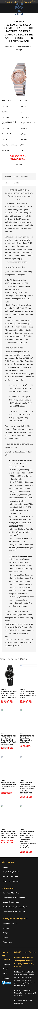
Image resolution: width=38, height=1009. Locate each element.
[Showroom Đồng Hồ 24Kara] (19, 8)
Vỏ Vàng (23, 134)
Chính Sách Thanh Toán (11, 893)
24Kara (5, 867)
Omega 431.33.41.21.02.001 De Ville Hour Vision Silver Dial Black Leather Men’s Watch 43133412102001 (9, 739)
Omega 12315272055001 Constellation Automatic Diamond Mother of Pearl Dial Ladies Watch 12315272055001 (27, 787)
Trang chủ (8, 46)
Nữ (21, 112)
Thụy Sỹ (23, 106)
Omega (19, 50)
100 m (22, 145)
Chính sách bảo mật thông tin (14, 911)
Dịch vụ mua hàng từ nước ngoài (15, 907)
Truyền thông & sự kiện (11, 872)
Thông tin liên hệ (11, 183)
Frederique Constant (10, 923)
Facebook (6, 964)
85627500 (23, 101)
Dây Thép (23, 139)
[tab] (19, 176)
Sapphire (23, 128)
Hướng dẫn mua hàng (11, 902)
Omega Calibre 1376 (27, 123)
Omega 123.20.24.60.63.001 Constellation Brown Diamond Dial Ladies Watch (8, 785)
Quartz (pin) (24, 117)
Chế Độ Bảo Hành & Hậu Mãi (16, 177)
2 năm (22, 150)
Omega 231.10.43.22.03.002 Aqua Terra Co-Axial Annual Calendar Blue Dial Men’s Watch (9, 833)
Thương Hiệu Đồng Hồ (23, 46)
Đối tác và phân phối (10, 876)
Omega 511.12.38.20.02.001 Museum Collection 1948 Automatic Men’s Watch (28, 693)
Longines (6, 928)
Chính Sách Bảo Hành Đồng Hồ (14, 897)
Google (5, 969)
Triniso (5, 937)
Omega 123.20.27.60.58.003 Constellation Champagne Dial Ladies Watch (27, 738)
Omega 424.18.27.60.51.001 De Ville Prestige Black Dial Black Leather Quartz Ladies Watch (9, 693)
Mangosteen (7, 942)
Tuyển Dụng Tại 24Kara (11, 881)
